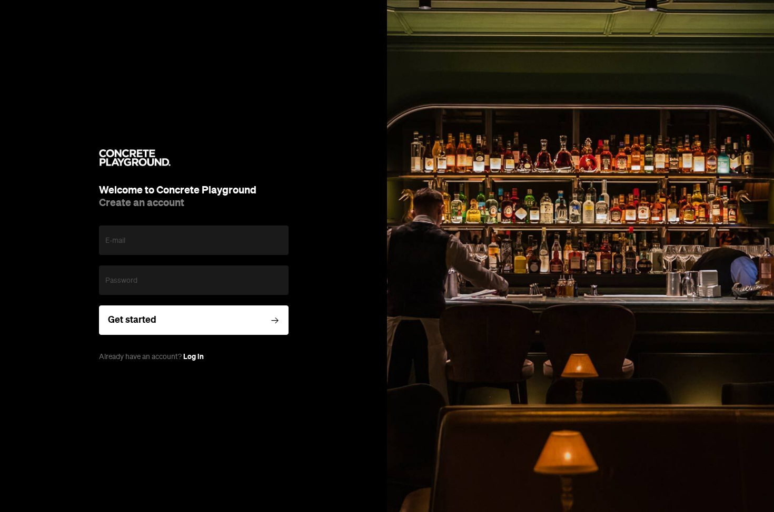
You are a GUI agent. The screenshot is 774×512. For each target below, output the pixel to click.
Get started (132, 319)
